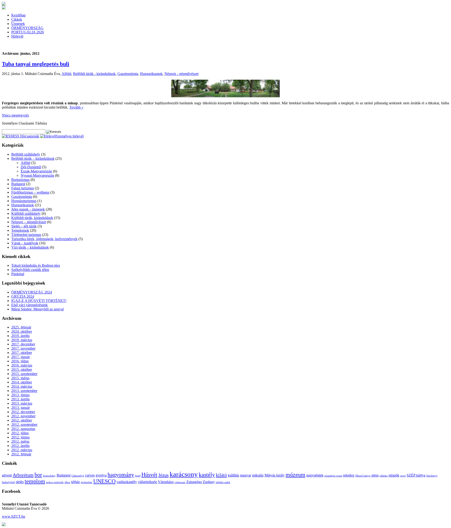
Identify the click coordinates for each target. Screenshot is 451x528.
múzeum (295, 475)
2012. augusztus (23, 429)
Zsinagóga (194, 482)
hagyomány (121, 475)
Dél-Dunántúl (31, 167)
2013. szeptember (24, 391)
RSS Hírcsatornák (25, 136)
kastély (207, 475)
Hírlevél (17, 36)
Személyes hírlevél (70, 136)
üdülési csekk (223, 482)
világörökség (147, 482)
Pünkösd (17, 274)
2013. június (20, 395)
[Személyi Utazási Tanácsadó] (4, 4)
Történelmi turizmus (26, 235)
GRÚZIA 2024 (22, 296)
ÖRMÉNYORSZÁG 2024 (31, 292)
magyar (245, 475)
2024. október (21, 331)
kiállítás (233, 475)
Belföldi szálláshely (25, 154)
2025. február (21, 327)
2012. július (20, 433)
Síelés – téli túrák (24, 226)
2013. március (21, 403)
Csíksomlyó (77, 475)
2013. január (20, 408)
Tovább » (76, 107)
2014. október (21, 382)
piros (375, 475)
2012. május (20, 441)
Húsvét (149, 475)
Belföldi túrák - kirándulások (94, 74)
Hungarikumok (151, 74)
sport (403, 475)
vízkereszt (180, 482)
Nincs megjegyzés (15, 115)
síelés (20, 482)
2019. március (21, 340)
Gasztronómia (127, 74)
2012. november (23, 416)
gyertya (101, 475)
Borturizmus (20, 180)
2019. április (20, 336)
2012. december (23, 412)
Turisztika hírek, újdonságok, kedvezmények (44, 239)
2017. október (21, 353)
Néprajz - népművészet (181, 74)
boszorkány (49, 475)
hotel (137, 475)
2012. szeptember (24, 424)
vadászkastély (127, 482)
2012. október (21, 420)
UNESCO (104, 481)
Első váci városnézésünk (29, 305)
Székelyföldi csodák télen (30, 270)
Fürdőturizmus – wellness (30, 192)
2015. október (21, 370)
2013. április (20, 399)
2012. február (21, 454)
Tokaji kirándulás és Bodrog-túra (35, 265)
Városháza (166, 482)
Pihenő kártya (362, 475)
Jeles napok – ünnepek (28, 209)
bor (38, 475)
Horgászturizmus (23, 201)
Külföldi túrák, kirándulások (32, 218)
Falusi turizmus (22, 188)
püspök (394, 475)
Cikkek (16, 19)
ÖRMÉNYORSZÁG (27, 28)
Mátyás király (274, 475)
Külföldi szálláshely (26, 213)
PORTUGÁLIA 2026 (27, 32)
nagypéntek (314, 475)
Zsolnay (209, 482)
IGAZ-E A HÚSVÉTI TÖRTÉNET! (38, 301)
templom (35, 481)
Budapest (18, 184)
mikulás (258, 475)
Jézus (163, 474)
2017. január (20, 357)
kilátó (221, 474)
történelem (86, 482)
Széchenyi (431, 475)
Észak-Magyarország (36, 171)
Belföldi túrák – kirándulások (32, 158)
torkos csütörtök (55, 482)
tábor (67, 482)
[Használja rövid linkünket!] (4, 525)
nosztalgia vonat (333, 475)
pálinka (384, 475)
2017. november (23, 348)
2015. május (20, 378)
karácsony (184, 474)
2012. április (20, 446)
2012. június (20, 437)
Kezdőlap (18, 15)
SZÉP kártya (416, 475)
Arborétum (23, 474)
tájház (75, 482)
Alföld (66, 74)
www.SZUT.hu (13, 516)
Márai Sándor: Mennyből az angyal (37, 309)
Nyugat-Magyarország (37, 175)
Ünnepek (18, 24)
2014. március (21, 386)
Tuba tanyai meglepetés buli (35, 64)
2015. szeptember (24, 374)
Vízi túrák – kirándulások (30, 247)
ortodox (348, 475)
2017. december (23, 344)
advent (7, 475)
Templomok (20, 230)
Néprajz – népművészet (28, 222)
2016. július (20, 361)
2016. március (21, 365)
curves (90, 475)
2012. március (21, 450)
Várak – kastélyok (24, 243)
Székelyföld (8, 482)
